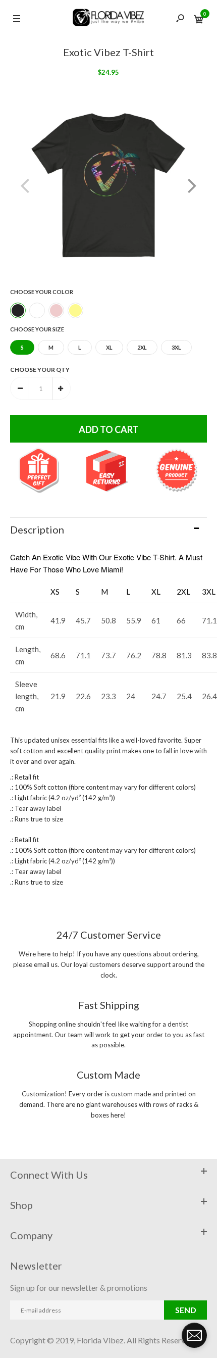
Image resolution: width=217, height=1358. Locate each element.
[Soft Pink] (56, 310)
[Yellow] (75, 310)
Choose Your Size (37, 329)
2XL (142, 347)
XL (109, 347)
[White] (37, 310)
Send (185, 1310)
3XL (176, 347)
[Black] (18, 310)
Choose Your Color (41, 291)
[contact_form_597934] (194, 1335)
